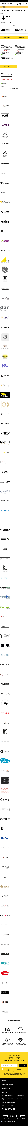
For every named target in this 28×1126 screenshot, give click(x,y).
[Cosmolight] (14, 453)
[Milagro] (14, 144)
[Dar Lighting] (14, 308)
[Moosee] (14, 482)
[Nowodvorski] (14, 135)
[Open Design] (14, 405)
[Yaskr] (14, 530)
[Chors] (14, 944)
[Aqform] (14, 684)
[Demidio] (14, 1002)
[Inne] (14, 867)
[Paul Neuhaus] (14, 674)
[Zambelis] (14, 414)
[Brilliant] (14, 395)
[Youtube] (11, 1109)
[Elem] (14, 491)
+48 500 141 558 (18, 1099)
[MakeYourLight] (14, 337)
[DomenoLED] (14, 376)
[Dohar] (14, 646)
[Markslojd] (14, 279)
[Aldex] (14, 327)
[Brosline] (14, 588)
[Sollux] (14, 202)
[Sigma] (14, 154)
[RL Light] (14, 366)
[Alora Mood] (14, 790)
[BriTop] (14, 993)
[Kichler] (14, 511)
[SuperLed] (14, 771)
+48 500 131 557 (24, 1)
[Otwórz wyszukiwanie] (17, 4)
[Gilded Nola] (14, 848)
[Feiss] (14, 520)
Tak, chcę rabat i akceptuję (14, 1071)
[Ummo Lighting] (14, 433)
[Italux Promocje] (14, 858)
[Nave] (14, 838)
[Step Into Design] (14, 270)
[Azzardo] (14, 96)
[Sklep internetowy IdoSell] (14, 1121)
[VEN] (14, 549)
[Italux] (14, 106)
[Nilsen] (14, 925)
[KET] (14, 877)
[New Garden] (14, 761)
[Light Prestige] (14, 318)
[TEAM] (14, 636)
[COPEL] (14, 472)
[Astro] (14, 983)
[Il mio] (14, 829)
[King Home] (14, 665)
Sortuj (10, 16)
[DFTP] (14, 703)
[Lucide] (14, 164)
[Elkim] (14, 443)
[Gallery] (14, 800)
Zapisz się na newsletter (14, 1058)
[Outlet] (14, 896)
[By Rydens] (14, 732)
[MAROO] (14, 1012)
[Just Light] (14, 713)
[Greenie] (14, 607)
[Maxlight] (14, 231)
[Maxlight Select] (14, 752)
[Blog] (14, 1109)
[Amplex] (14, 723)
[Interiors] (14, 809)
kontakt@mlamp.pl (10, 1102)
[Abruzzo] (14, 424)
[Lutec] (14, 539)
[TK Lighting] (14, 183)
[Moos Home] (14, 780)
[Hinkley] (14, 501)
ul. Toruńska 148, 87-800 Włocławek (14, 1095)
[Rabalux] (14, 289)
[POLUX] (14, 212)
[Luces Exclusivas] (14, 115)
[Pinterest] (9, 1109)
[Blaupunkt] (14, 742)
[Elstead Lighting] (14, 385)
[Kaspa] (14, 568)
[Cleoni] (14, 954)
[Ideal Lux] (14, 819)
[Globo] (14, 356)
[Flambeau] (14, 886)
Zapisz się (22, 1065)
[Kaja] (14, 462)
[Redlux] (14, 973)
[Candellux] (14, 250)
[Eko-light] (14, 578)
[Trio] (14, 260)
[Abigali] (14, 617)
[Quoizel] (14, 655)
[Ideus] (14, 241)
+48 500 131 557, (8, 1099)
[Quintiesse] (14, 347)
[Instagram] (6, 1109)
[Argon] (14, 935)
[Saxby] (14, 597)
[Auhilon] (14, 906)
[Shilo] (14, 193)
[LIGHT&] (14, 559)
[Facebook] (3, 1109)
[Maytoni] (14, 125)
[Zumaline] (14, 173)
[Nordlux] (14, 221)
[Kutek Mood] (14, 694)
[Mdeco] (14, 626)
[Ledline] (14, 915)
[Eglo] (14, 964)
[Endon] (14, 299)
